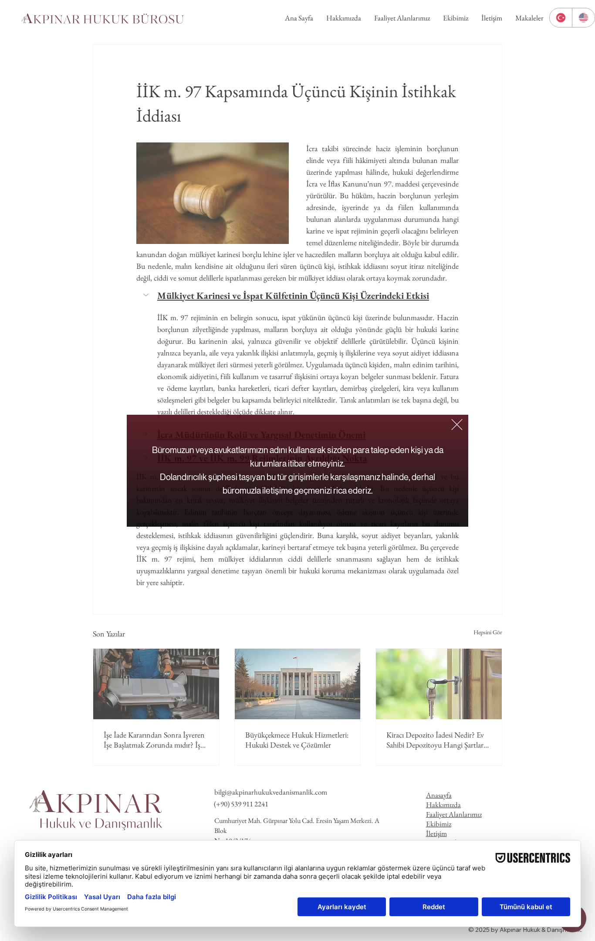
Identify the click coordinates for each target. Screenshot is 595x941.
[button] (457, 424)
